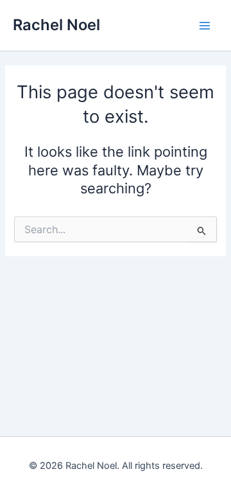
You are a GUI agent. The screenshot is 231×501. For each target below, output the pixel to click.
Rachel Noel (56, 24)
